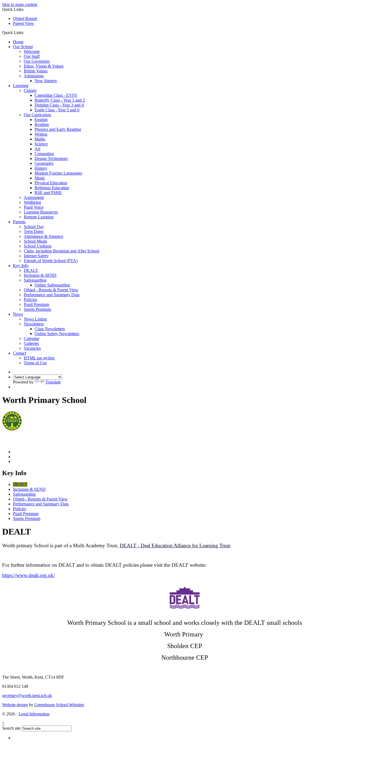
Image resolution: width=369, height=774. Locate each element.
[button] (25, 32)
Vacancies (32, 348)
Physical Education (51, 183)
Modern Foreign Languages (58, 173)
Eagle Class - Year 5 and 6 (57, 110)
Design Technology (51, 158)
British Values (36, 71)
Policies (30, 299)
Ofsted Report (25, 18)
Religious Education (52, 187)
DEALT (31, 270)
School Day (34, 226)
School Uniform (37, 246)
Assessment (34, 197)
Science (41, 144)
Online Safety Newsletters (57, 333)
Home (18, 41)
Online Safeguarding (52, 285)
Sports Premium (37, 309)
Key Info (20, 265)
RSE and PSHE (48, 192)
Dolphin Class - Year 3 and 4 (59, 105)
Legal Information (34, 714)
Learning (20, 85)
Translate (53, 382)
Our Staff (32, 56)
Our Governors (37, 61)
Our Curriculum (37, 114)
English (41, 119)
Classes (30, 90)
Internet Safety (36, 255)
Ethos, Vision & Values (43, 66)
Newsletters (34, 324)
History (41, 168)
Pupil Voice (33, 207)
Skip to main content (19, 4)
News (18, 314)
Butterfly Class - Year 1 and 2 (60, 100)
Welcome (32, 51)
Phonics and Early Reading (58, 129)
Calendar (31, 338)
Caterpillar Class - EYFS (56, 95)
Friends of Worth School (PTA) (51, 260)
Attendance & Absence (43, 236)
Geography (44, 163)
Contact (19, 353)
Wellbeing (32, 202)
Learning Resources (41, 212)
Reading (42, 124)
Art (37, 148)
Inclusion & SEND (40, 275)
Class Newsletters (50, 328)
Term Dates (33, 231)
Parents (19, 221)
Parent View (23, 23)
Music (40, 178)
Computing (44, 153)
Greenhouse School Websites (59, 704)
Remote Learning (38, 217)
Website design (15, 704)
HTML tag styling (39, 358)
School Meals (35, 241)
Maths (40, 139)
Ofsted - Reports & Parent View (51, 290)
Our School (23, 46)
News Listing (35, 319)
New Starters (46, 80)
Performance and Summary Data (51, 294)
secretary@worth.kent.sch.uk (27, 695)
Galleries (31, 343)
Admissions (34, 76)
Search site (11, 728)
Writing (41, 134)
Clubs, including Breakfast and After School (61, 251)
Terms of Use (35, 363)
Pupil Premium (36, 304)
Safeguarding (35, 280)
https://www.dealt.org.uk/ (28, 575)
